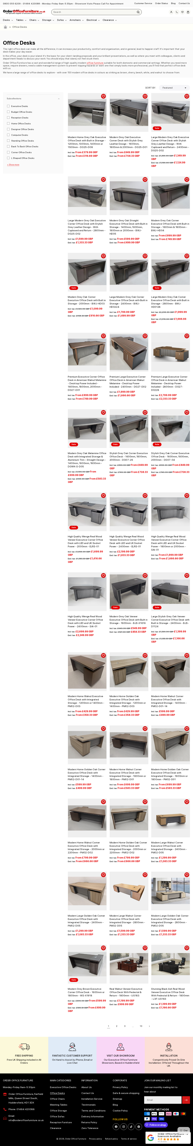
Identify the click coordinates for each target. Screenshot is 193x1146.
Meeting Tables (58, 1104)
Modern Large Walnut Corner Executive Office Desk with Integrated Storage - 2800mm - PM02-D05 (127, 920)
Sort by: (150, 87)
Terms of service (128, 1139)
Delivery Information (92, 1116)
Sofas (60, 20)
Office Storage (58, 1110)
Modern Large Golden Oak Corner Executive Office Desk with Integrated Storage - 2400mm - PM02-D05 (86, 920)
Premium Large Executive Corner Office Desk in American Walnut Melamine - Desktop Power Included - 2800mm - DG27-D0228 (169, 383)
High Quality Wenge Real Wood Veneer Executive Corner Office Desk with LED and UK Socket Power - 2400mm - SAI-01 (85, 621)
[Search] (138, 12)
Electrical (92, 20)
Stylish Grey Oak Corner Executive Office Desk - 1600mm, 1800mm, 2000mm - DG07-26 (129, 456)
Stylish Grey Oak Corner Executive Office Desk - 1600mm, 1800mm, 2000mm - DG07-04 (170, 456)
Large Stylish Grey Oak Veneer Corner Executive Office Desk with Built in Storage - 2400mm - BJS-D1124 (170, 621)
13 (141, 1026)
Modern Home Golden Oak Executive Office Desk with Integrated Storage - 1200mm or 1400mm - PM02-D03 (128, 701)
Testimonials (88, 1104)
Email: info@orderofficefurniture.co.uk (26, 1118)
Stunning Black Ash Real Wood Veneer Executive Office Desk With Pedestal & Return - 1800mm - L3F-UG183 (170, 993)
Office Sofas (57, 1116)
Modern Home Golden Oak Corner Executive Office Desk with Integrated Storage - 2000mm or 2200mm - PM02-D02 (128, 847)
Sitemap (117, 1098)
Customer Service (143, 3)
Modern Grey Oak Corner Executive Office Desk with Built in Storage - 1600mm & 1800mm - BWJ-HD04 (170, 225)
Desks (6, 20)
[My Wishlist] (182, 12)
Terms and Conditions (93, 1110)
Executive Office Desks (63, 1087)
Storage (46, 20)
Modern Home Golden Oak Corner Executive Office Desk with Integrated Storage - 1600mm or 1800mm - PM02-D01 (170, 774)
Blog (173, 3)
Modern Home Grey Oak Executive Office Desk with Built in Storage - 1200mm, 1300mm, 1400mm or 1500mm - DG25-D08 (87, 142)
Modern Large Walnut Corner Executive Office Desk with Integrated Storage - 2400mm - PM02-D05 (169, 847)
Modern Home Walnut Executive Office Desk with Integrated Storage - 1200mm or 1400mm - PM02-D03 (86, 701)
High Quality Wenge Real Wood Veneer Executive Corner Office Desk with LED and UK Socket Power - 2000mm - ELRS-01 (85, 541)
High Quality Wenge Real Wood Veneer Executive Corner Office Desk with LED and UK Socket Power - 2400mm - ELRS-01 (127, 541)
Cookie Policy (120, 1110)
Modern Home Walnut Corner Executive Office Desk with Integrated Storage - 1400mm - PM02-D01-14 (169, 701)
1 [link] (108, 1026)
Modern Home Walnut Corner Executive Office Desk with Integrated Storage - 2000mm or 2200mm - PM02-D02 (86, 847)
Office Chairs (57, 1098)
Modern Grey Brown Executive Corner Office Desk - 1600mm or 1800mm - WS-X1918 (86, 992)
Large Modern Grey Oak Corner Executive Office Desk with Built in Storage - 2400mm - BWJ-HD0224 (129, 302)
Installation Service (92, 1098)
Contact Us (184, 3)
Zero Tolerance (89, 1128)
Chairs (32, 20)
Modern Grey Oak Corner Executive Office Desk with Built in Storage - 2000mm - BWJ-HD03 (87, 300)
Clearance (108, 20)
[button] (7, 20)
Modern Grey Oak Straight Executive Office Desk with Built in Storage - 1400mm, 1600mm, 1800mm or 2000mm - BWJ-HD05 (129, 227)
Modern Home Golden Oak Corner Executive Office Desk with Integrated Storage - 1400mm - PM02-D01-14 (86, 774)
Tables (20, 20)
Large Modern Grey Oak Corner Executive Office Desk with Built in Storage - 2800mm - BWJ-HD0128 (170, 302)
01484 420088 (31, 3)
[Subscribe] (186, 1100)
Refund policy (111, 1139)
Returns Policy (89, 1122)
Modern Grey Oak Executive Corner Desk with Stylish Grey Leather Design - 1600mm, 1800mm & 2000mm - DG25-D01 (128, 142)
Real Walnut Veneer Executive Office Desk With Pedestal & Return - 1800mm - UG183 (126, 992)
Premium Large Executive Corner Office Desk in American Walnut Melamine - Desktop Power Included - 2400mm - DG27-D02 (128, 381)
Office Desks (57, 1093)
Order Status (161, 3)
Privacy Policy (120, 1087)
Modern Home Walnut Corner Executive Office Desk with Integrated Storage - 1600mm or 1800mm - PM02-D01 (128, 774)
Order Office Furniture (75, 1139)
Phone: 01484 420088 (22, 1109)
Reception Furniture (61, 1122)
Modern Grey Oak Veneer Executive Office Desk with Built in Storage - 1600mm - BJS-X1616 (129, 620)
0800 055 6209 (12, 3)
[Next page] (149, 1026)
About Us (86, 1087)
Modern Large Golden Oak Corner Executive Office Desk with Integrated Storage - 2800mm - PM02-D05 (169, 920)
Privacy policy (95, 1139)
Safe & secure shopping (126, 1093)
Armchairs (75, 20)
